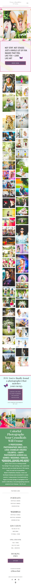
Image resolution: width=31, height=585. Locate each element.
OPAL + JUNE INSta (15, 548)
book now (15, 63)
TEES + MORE (15, 542)
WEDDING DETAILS (15, 520)
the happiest (15, 395)
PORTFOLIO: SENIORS (15, 500)
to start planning (15, 393)
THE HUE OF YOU (15, 528)
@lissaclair (15, 571)
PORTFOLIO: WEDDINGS (15, 517)
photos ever (15, 397)
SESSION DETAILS (15, 506)
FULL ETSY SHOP (15, 545)
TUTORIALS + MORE (15, 534)
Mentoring (15, 531)
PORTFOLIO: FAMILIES (15, 503)
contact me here (15, 391)
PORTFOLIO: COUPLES (15, 514)
